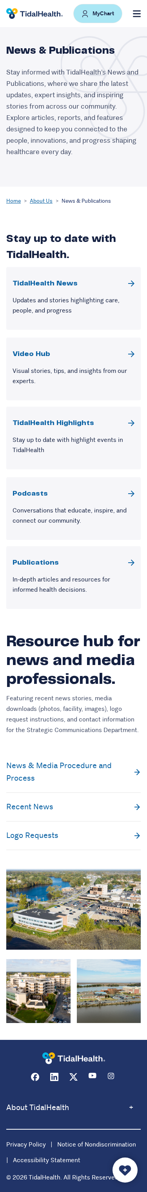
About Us (41, 201)
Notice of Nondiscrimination (96, 1144)
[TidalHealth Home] (34, 13)
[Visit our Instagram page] (111, 1076)
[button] (97, 13)
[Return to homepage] (73, 1058)
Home (13, 201)
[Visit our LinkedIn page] (54, 1076)
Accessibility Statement (46, 1160)
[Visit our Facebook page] (35, 1076)
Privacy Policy (26, 1144)
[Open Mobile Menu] (137, 14)
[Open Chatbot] (125, 1170)
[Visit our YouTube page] (92, 1076)
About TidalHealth (37, 1107)
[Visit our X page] (73, 1076)
